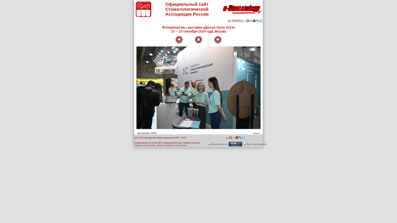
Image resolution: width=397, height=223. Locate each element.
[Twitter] (260, 21)
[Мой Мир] (254, 21)
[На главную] (242, 14)
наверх (256, 133)
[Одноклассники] (251, 21)
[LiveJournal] (257, 21)
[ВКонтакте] (247, 21)
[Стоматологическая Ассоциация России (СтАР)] (143, 16)
